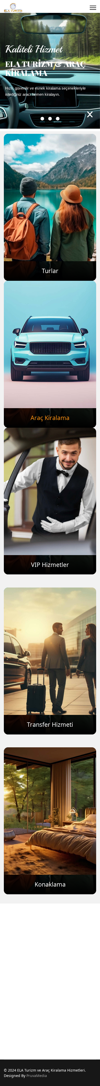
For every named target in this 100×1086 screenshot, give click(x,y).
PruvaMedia (36, 1075)
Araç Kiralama (50, 418)
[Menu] (93, 7)
